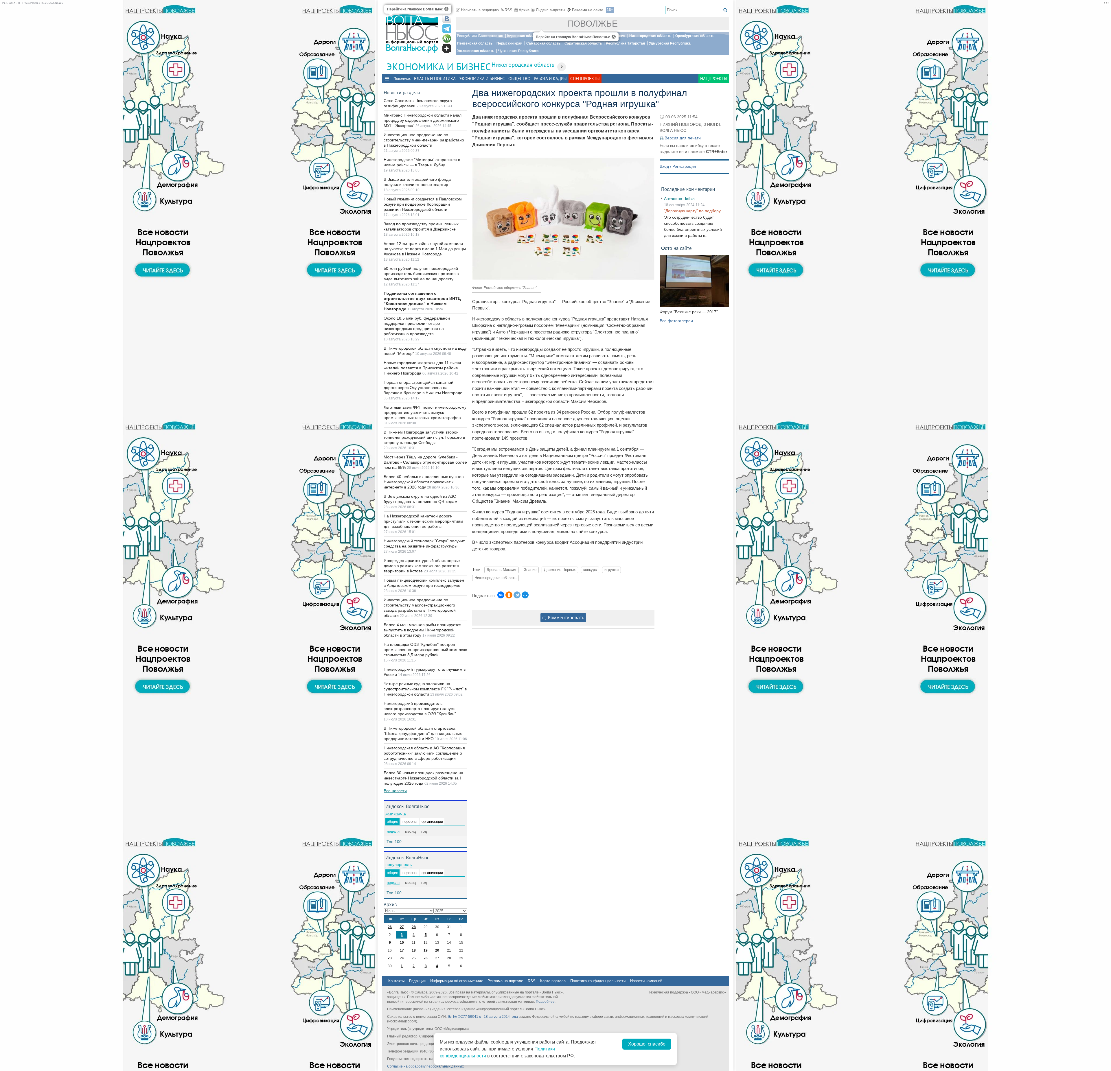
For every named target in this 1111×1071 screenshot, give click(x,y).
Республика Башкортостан (480, 36)
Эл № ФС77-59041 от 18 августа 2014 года (483, 1017)
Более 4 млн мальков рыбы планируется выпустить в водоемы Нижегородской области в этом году (422, 629)
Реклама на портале (505, 981)
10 (402, 943)
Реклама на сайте (587, 10)
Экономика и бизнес (482, 78)
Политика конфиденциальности (598, 981)
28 (414, 927)
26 (390, 927)
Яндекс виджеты (550, 10)
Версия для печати (683, 138)
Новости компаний (646, 981)
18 (414, 950)
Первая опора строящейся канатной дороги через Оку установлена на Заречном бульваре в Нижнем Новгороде (423, 387)
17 (402, 950)
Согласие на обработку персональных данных (425, 1066)
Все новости (395, 790)
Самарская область (543, 43)
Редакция (417, 981)
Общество (519, 78)
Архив (524, 10)
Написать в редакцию (480, 10)
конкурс (590, 570)
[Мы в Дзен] (446, 48)
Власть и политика (435, 78)
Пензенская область (474, 43)
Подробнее (545, 1002)
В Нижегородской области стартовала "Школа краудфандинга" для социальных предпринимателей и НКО (423, 733)
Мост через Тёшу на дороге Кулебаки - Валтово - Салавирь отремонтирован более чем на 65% (425, 462)
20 (437, 950)
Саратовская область (583, 43)
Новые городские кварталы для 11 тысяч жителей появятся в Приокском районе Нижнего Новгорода (422, 367)
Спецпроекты (585, 78)
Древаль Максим (501, 570)
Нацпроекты (713, 78)
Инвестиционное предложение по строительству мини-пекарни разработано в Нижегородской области (424, 140)
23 (390, 958)
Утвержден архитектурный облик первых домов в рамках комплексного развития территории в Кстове (422, 565)
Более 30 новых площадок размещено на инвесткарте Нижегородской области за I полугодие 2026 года (423, 778)
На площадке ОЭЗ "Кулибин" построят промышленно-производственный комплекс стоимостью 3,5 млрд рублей (425, 649)
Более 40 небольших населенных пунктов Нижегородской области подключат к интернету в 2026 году (423, 481)
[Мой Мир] (525, 594)
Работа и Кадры (550, 78)
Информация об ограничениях (456, 981)
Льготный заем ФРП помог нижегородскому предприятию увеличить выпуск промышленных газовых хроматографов (425, 412)
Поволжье (592, 23)
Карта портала (553, 981)
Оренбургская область (694, 36)
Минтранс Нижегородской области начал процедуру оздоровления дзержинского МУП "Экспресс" (422, 120)
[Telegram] (517, 594)
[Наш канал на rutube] (446, 38)
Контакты (396, 981)
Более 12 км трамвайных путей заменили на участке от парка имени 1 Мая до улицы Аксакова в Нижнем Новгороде (425, 248)
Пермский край (509, 43)
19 (426, 950)
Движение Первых (560, 570)
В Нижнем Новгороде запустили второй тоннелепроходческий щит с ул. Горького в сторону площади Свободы (424, 437)
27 (402, 927)
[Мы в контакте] (446, 18)
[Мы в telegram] (446, 28)
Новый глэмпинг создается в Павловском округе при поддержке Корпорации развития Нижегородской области (423, 204)
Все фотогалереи (676, 320)
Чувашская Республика (518, 51)
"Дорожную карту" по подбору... (694, 211)
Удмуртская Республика (670, 43)
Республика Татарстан (625, 43)
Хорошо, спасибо (646, 1043)
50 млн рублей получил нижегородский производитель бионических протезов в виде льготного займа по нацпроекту (421, 273)
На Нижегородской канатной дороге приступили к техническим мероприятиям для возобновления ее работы (423, 521)
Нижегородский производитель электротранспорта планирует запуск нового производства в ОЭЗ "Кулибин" (420, 708)
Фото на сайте (676, 248)
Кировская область (523, 36)
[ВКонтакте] (500, 594)
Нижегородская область (650, 36)
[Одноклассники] (508, 594)
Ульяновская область (475, 51)
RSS (508, 10)
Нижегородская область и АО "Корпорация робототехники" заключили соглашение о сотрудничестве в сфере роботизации (424, 753)
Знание (530, 570)
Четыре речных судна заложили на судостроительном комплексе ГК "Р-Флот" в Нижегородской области (425, 688)
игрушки (611, 570)
